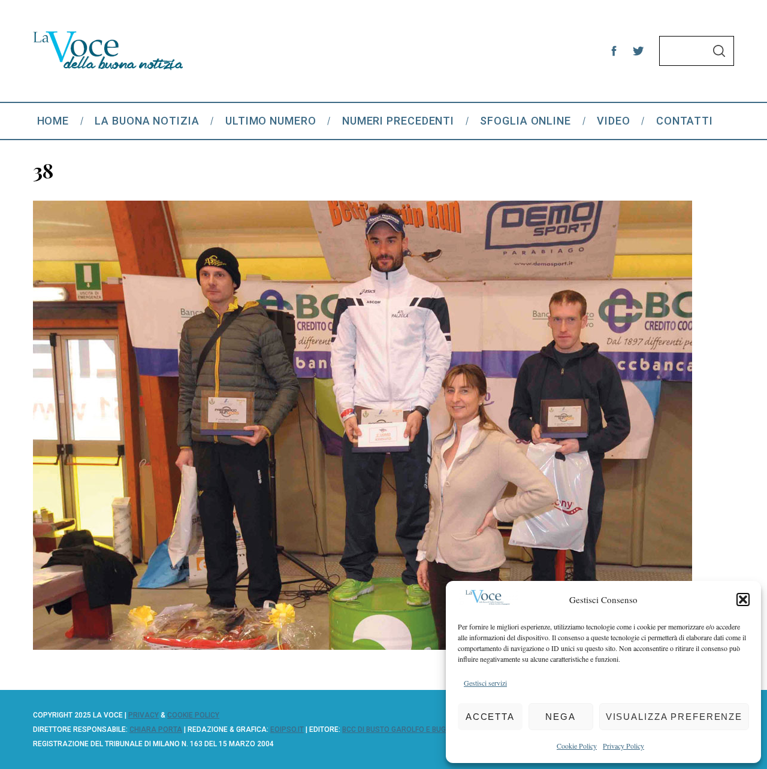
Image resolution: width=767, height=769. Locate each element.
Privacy (143, 715)
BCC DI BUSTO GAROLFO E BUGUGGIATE (408, 729)
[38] (362, 645)
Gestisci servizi (485, 683)
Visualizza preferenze (674, 717)
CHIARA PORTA (155, 729)
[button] (743, 599)
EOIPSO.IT (287, 729)
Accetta (490, 717)
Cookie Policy (577, 745)
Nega (560, 717)
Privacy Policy (623, 745)
